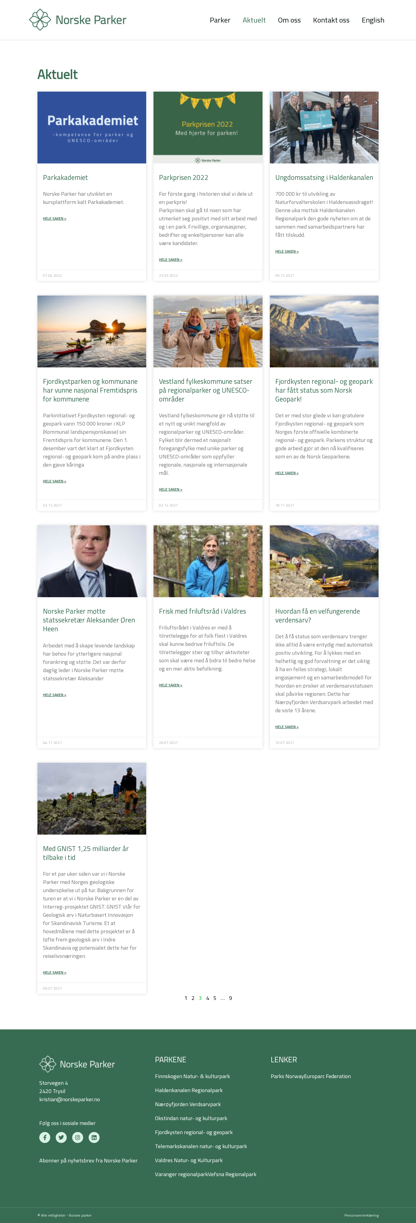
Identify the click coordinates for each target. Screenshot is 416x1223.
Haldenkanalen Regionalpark (189, 1090)
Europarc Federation (327, 1076)
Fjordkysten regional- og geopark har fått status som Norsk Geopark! (324, 390)
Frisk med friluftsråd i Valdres (202, 611)
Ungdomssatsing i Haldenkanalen (324, 177)
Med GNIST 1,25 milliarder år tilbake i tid (86, 853)
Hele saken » (54, 218)
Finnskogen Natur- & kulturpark (192, 1076)
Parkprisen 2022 (183, 177)
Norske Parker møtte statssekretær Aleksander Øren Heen (89, 620)
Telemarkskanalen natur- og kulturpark (201, 1146)
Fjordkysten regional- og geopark (194, 1132)
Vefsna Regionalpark (232, 1174)
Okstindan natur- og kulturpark (191, 1118)
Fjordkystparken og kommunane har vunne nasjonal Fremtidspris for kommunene (90, 390)
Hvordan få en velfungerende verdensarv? (317, 615)
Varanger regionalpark (181, 1174)
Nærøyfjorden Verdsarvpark (188, 1104)
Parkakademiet (65, 177)
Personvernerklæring (361, 1215)
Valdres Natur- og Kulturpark (189, 1160)
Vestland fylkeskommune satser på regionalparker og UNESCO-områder (205, 390)
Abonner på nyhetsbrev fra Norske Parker (88, 1160)
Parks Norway (287, 1076)
